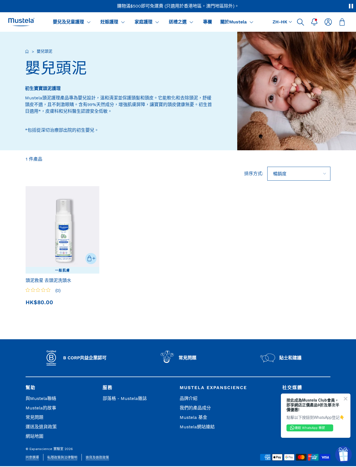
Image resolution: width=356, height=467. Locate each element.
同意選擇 (32, 457)
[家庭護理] (157, 22)
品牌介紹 (188, 398)
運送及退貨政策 (41, 426)
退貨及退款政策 (97, 457)
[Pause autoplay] (350, 6)
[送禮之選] (191, 22)
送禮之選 (178, 21)
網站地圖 (34, 436)
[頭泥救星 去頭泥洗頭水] (62, 230)
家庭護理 (143, 21)
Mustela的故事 (41, 408)
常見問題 (34, 417)
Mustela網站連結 (197, 426)
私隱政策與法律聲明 (62, 457)
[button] (300, 22)
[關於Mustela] (251, 22)
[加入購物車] (91, 258)
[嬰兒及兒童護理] (88, 22)
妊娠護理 (109, 21)
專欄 (207, 21)
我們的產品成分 (195, 408)
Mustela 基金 (193, 417)
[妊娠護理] (123, 22)
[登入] (328, 22)
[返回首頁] (27, 51)
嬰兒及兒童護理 (68, 21)
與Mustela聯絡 (41, 398)
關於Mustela (233, 21)
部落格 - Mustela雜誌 (125, 398)
